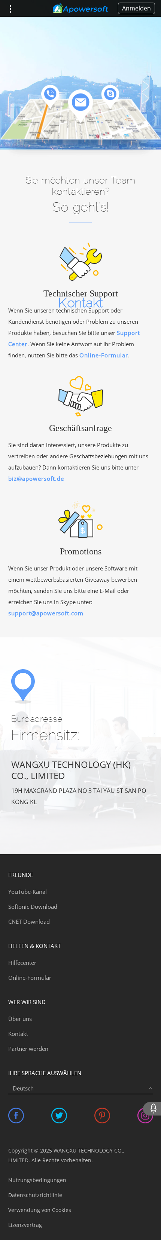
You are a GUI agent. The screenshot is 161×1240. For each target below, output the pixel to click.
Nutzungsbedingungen (37, 1180)
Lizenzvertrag (25, 1224)
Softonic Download (32, 906)
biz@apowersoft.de (36, 478)
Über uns (20, 1018)
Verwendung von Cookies (39, 1209)
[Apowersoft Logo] (80, 8)
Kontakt (18, 1033)
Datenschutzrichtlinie (35, 1195)
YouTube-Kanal (27, 891)
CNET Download (29, 921)
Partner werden (28, 1048)
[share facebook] (16, 1115)
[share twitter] (59, 1115)
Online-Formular (103, 355)
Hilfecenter (22, 962)
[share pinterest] (102, 1115)
